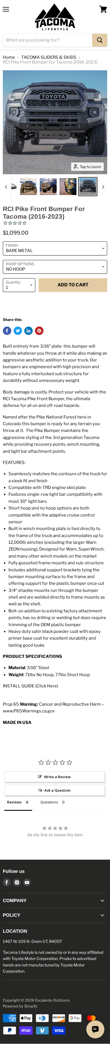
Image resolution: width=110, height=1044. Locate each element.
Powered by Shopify (20, 1006)
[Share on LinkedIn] (28, 331)
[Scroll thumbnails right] (102, 186)
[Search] (99, 40)
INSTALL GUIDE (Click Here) (30, 686)
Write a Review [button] (57, 776)
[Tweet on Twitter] (18, 331)
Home (9, 57)
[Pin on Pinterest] (39, 331)
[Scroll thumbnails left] (6, 186)
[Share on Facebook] (7, 331)
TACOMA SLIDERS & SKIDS (48, 57)
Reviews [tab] (14, 802)
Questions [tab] (49, 802)
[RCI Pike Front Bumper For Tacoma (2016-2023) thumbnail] (28, 187)
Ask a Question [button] (57, 790)
